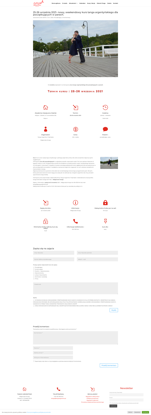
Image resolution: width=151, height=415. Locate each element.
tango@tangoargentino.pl (58, 398)
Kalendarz (82, 3)
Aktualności (72, 3)
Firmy (36, 278)
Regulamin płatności (92, 400)
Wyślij (113, 310)
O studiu (64, 3)
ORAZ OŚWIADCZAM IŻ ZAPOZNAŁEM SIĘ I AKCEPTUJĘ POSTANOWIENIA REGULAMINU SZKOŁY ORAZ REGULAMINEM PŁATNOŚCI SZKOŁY (74, 306)
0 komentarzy (66, 17)
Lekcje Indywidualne (41, 275)
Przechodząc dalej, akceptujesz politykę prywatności (125, 403)
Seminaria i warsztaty (41, 277)
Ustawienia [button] (137, 412)
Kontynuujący (39, 269)
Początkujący (58, 17)
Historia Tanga (101, 3)
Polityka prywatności (92, 398)
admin (45, 17)
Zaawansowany (39, 273)
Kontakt (115, 3)
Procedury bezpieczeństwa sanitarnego (92, 402)
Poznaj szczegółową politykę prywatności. (39, 412)
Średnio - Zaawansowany (42, 271)
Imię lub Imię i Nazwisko (115, 392)
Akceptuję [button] (145, 412)
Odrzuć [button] (130, 412)
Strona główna (56, 3)
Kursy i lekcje (91, 3)
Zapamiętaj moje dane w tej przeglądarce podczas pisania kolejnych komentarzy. (58, 361)
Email (111, 397)
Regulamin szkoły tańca (92, 396)
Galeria (109, 3)
